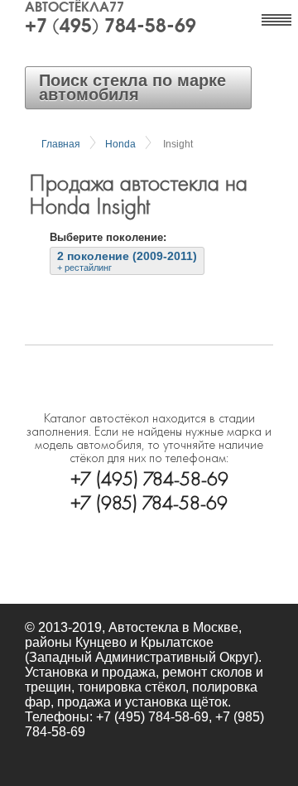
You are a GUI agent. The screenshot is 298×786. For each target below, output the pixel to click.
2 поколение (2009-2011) (127, 260)
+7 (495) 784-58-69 (110, 27)
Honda (120, 144)
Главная (60, 144)
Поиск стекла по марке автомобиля (132, 87)
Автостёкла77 (74, 8)
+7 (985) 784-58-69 (149, 501)
